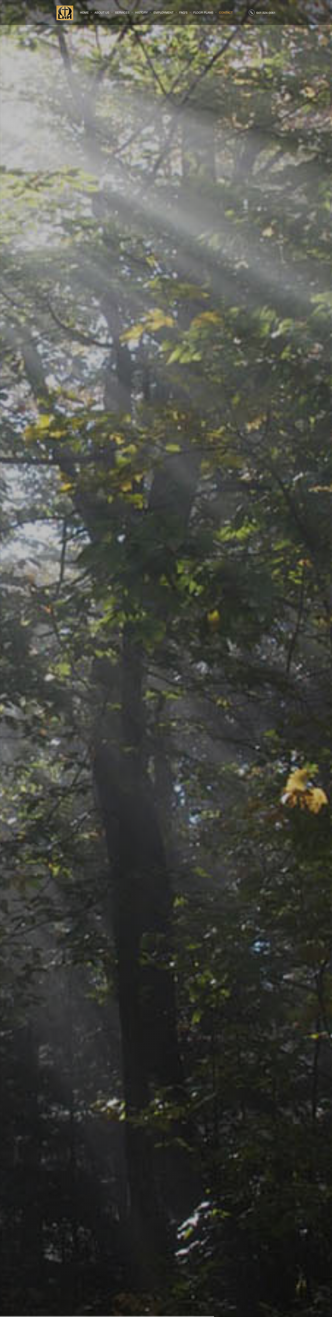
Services (122, 12)
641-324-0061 (266, 12)
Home (84, 12)
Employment (163, 12)
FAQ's (183, 12)
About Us (102, 12)
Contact (226, 12)
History (141, 12)
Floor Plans (203, 12)
